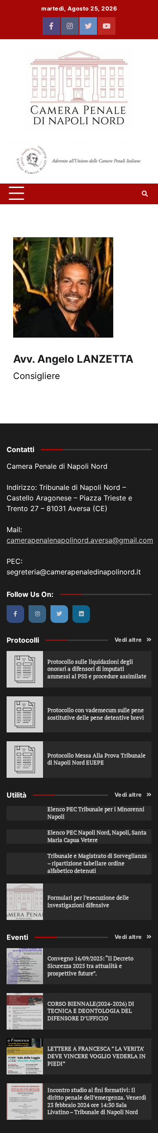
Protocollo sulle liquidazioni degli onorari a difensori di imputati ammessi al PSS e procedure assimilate (97, 669)
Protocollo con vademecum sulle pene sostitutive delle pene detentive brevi (95, 713)
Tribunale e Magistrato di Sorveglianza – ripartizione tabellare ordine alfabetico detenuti (97, 863)
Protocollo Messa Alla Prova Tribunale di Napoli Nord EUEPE (96, 759)
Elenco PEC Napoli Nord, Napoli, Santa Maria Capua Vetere (97, 836)
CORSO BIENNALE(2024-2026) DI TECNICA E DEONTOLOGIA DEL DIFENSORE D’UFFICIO (90, 1011)
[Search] (144, 193)
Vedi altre (128, 639)
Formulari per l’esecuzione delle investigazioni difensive (88, 901)
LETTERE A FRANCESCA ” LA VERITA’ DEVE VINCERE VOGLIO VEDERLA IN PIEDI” (96, 1056)
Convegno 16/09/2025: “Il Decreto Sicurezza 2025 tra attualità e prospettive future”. (90, 966)
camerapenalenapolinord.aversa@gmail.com (80, 540)
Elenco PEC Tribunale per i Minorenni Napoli (95, 813)
